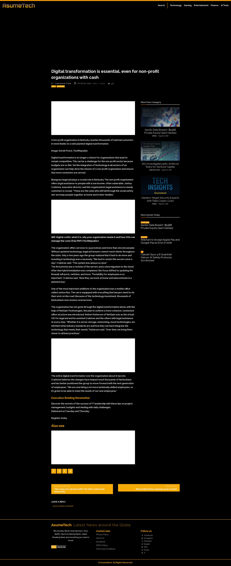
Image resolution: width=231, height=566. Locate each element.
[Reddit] (142, 544)
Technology (60, 86)
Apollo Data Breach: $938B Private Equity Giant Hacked (160, 131)
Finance (144, 237)
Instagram (148, 538)
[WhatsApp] (70, 471)
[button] (161, 5)
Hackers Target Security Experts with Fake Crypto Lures (160, 199)
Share (146, 550)
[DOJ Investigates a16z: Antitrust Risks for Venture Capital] (160, 151)
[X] (59, 471)
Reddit (147, 544)
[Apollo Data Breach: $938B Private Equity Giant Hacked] (160, 117)
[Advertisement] (93, 118)
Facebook (148, 535)
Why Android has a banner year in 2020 (156, 489)
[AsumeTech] (27, 5)
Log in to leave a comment (62, 506)
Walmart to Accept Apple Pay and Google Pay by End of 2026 (160, 241)
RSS (146, 547)
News (53, 86)
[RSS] (142, 547)
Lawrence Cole (63, 83)
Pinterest (148, 541)
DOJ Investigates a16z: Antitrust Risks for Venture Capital (160, 165)
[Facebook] (53, 471)
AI (142, 251)
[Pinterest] (64, 471)
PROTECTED (61, 547)
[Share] (142, 550)
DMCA (54, 547)
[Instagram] (142, 538)
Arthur (154, 136)
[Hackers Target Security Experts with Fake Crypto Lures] (160, 185)
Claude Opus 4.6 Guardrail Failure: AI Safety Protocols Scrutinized (156, 257)
